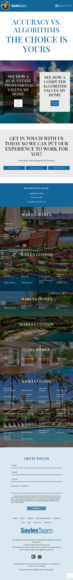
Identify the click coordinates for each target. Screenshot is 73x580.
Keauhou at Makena (44, 307)
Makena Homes (36, 298)
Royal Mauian (27, 439)
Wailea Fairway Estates (27, 229)
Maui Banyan (9, 413)
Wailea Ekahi (61, 270)
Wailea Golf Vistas (43, 223)
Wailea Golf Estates (26, 223)
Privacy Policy (19, 502)
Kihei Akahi (43, 409)
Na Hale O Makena (43, 332)
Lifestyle (37, 523)
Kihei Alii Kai (61, 390)
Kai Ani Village (10, 426)
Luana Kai (60, 432)
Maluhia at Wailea (8, 229)
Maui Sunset (44, 420)
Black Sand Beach (26, 307)
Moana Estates (27, 365)
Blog (22, 518)
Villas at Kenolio (7, 438)
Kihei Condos (36, 381)
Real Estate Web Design (27, 570)
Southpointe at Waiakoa (45, 431)
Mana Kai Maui (10, 409)
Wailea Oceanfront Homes (8, 236)
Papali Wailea (9, 283)
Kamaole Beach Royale (9, 389)
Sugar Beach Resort (26, 425)
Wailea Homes (36, 214)
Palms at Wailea (60, 275)
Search (30, 518)
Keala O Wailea (62, 264)
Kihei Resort (61, 420)
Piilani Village (61, 359)
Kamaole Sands (60, 402)
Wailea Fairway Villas (45, 282)
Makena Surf (26, 333)
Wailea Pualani (62, 230)
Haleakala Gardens (60, 396)
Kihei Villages (26, 432)
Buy (23, 523)
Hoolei (6, 264)
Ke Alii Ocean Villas (27, 408)
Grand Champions (8, 275)
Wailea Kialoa (44, 230)
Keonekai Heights (8, 364)
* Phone (14, 479)
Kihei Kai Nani (44, 426)
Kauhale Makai (10, 420)
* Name (14, 465)
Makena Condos (36, 324)
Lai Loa (24, 264)
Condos (56, 518)
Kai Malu (25, 276)
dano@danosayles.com (36, 202)
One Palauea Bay (61, 307)
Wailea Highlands (60, 223)
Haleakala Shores (43, 402)
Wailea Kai (8, 224)
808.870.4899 (36, 197)
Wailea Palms (62, 283)
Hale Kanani (61, 426)
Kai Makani (8, 432)
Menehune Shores (26, 419)
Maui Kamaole (62, 409)
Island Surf (43, 397)
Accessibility (42, 566)
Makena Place (10, 308)
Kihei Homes (36, 349)
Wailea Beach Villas (9, 269)
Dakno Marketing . (46, 570)
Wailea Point (26, 270)
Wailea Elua (44, 270)
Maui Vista (60, 413)
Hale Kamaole (27, 413)
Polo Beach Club (8, 332)
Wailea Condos (36, 254)
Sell (29, 523)
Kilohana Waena (7, 358)
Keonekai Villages (43, 389)
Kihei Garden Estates (26, 396)
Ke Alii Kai (43, 359)
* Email (14, 472)
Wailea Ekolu (26, 283)
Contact (47, 523)
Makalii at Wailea (43, 263)
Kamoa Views (27, 390)
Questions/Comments (20, 486)
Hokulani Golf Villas (27, 402)
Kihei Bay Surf (9, 397)
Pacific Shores (45, 413)
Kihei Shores (9, 403)
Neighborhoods (43, 518)
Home (15, 518)
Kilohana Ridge (27, 359)
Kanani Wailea (45, 276)
